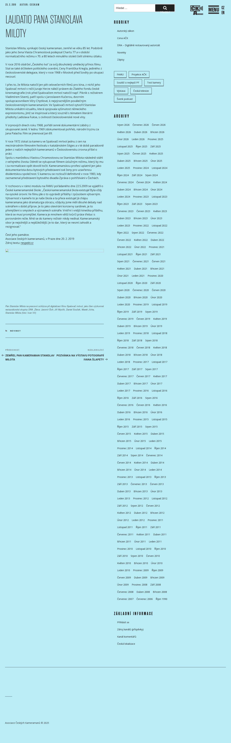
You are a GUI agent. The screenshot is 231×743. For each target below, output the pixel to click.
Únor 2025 (156, 160)
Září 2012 (122, 505)
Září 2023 (137, 203)
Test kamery (154, 82)
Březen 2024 (141, 189)
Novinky (15, 331)
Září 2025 (155, 146)
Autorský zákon (125, 30)
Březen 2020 (141, 297)
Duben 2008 (143, 591)
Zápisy (120, 59)
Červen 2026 (159, 124)
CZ (223, 7)
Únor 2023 (156, 218)
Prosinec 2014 (125, 448)
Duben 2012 (140, 512)
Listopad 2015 (159, 419)
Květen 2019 (160, 318)
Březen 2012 (157, 512)
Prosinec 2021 (156, 247)
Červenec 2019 (125, 318)
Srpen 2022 (138, 232)
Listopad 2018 (159, 333)
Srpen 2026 (123, 124)
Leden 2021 (138, 275)
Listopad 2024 (159, 167)
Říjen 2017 (123, 369)
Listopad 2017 (159, 361)
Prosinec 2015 (141, 419)
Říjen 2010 (160, 548)
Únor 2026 (123, 139)
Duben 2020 (124, 297)
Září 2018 (137, 340)
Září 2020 (155, 283)
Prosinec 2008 (139, 584)
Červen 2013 (157, 484)
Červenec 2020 (141, 290)
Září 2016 (137, 397)
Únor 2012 (123, 520)
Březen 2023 (141, 218)
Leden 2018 (123, 361)
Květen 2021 (124, 268)
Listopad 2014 (143, 448)
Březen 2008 (160, 591)
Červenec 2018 (125, 347)
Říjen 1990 (161, 599)
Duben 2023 (124, 218)
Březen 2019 (141, 326)
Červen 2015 (124, 433)
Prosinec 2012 (141, 498)
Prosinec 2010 (125, 548)
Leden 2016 (123, 419)
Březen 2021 (157, 268)
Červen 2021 (159, 261)
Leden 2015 (155, 441)
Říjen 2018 (123, 340)
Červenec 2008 (125, 591)
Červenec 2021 (141, 261)
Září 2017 (137, 369)
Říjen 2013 (160, 477)
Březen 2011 (124, 541)
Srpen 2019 (151, 311)
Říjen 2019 (123, 311)
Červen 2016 (143, 405)
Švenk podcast (125, 99)
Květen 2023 (160, 211)
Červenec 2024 (125, 182)
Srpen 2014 (137, 455)
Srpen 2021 (123, 261)
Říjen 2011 (141, 527)
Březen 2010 (141, 563)
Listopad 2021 (125, 254)
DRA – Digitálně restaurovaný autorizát (138, 45)
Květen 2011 (143, 534)
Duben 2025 (124, 160)
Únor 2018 (156, 354)
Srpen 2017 (151, 369)
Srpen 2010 (137, 555)
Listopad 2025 (125, 146)
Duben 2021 (140, 268)
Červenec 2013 (139, 484)
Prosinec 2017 (141, 361)
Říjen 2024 (123, 175)
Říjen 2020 (141, 283)
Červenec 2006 (144, 599)
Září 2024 (137, 175)
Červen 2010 (153, 555)
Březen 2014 (124, 469)
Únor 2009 (123, 584)
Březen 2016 (141, 412)
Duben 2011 (160, 534)
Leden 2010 (123, 570)
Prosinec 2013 (125, 477)
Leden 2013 (123, 498)
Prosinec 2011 (155, 520)
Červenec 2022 (155, 232)
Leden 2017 (123, 390)
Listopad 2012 (159, 498)
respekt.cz (27, 243)
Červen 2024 (143, 182)
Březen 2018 (141, 354)
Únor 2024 (156, 189)
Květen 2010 (124, 563)
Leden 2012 (138, 520)
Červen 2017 (143, 376)
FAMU (120, 74)
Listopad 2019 (159, 304)
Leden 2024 (123, 196)
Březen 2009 (157, 577)
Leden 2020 (123, 304)
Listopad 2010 (143, 548)
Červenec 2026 (141, 124)
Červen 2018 (143, 347)
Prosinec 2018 (141, 333)
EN (223, 12)
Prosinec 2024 (141, 167)
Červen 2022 (124, 239)
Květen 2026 (124, 132)
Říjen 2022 (123, 232)
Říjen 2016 (123, 397)
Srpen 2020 (123, 290)
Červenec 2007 (125, 599)
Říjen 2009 (157, 570)
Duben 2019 (124, 326)
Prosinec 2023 (141, 196)
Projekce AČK (139, 74)
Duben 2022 (157, 239)
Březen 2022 (124, 247)
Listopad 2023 (159, 196)
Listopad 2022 (159, 225)
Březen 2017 (141, 383)
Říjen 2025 (141, 146)
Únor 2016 (156, 412)
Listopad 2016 (159, 390)
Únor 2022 (140, 247)
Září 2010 (122, 555)
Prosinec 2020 (155, 275)
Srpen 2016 (151, 397)
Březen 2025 (141, 160)
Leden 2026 (138, 139)
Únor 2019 (156, 326)
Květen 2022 (141, 239)
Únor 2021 (123, 275)
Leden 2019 (123, 333)
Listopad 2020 (125, 283)
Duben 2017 (124, 383)
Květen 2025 (156, 153)
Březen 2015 (124, 441)
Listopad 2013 (143, 477)
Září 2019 (137, 311)
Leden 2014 (155, 469)
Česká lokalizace (126, 643)
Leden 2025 (123, 167)
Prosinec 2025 (155, 139)
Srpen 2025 (123, 153)
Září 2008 (155, 584)
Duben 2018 (124, 354)
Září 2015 (137, 426)
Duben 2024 (124, 189)
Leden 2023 (123, 225)
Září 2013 (122, 484)
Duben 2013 (124, 491)
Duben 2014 (157, 462)
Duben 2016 (124, 412)
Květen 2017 (160, 376)
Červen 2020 (159, 290)
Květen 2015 (141, 433)
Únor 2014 (140, 469)
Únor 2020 (156, 297)
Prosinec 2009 (141, 570)
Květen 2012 (124, 512)
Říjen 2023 (123, 203)
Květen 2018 (160, 347)
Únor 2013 (156, 491)
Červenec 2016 (125, 405)
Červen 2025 (139, 153)
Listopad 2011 (125, 527)
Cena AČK (122, 38)
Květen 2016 (160, 405)
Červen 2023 (143, 211)
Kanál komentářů (126, 636)
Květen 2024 (160, 182)
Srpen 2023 (151, 203)
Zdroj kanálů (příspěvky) (130, 629)
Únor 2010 (157, 563)
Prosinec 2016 (141, 390)
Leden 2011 (155, 541)
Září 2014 (122, 455)
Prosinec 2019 (141, 304)
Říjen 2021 (141, 254)
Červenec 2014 (154, 455)
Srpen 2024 (151, 175)
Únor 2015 (140, 441)
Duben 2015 (157, 433)
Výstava (121, 90)
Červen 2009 (124, 577)
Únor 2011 (140, 541)
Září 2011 (155, 527)
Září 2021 (155, 254)
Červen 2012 (153, 505)
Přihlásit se (123, 622)
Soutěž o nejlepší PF (128, 82)
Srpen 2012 (137, 505)
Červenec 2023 (125, 211)
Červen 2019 (143, 318)
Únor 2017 (156, 383)
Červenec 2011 (125, 534)
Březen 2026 (157, 132)
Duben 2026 (140, 132)
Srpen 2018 (151, 340)
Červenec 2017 (125, 376)
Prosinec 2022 (141, 225)
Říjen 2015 (123, 426)
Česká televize (141, 90)
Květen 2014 (141, 462)
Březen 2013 (141, 491)
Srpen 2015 (151, 426)
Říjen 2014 (160, 448)
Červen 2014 (124, 462)
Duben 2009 (140, 577)
